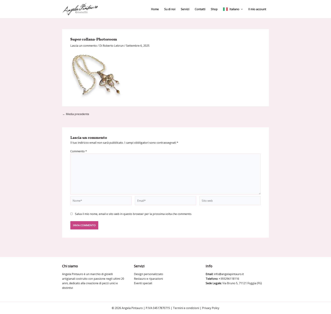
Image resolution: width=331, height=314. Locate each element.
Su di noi (169, 9)
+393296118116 (229, 279)
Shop (214, 9)
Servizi (185, 9)
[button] (241, 9)
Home (155, 9)
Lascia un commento (83, 46)
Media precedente (75, 114)
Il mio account (257, 9)
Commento (78, 151)
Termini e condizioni (186, 308)
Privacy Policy (210, 308)
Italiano (234, 9)
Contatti (200, 9)
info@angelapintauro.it (229, 274)
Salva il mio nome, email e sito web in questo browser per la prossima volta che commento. (133, 214)
